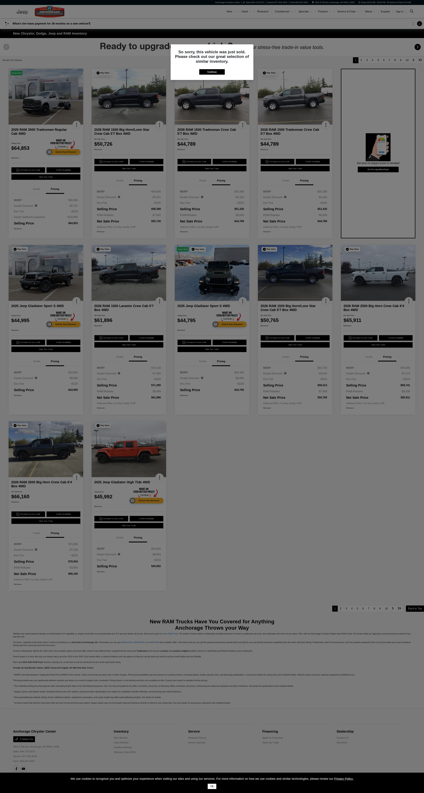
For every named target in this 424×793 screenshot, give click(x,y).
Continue (212, 72)
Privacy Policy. (343, 778)
